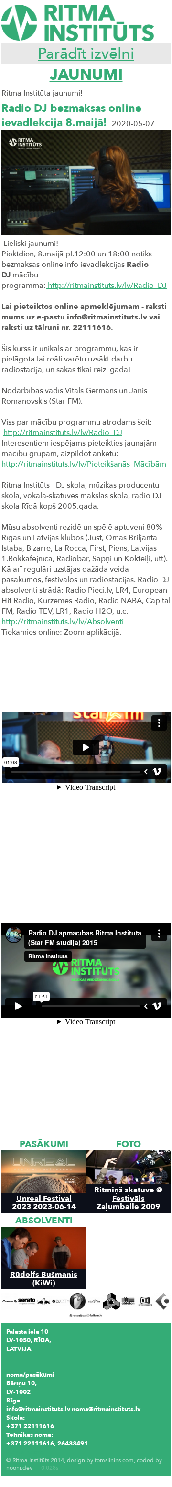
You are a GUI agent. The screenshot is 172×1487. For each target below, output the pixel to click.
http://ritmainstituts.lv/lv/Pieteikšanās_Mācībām (83, 464)
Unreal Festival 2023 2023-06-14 (44, 1202)
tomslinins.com (114, 1460)
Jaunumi (86, 74)
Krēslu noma (24, 1452)
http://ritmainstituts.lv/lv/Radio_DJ (106, 285)
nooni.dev (19, 1468)
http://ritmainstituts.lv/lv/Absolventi (62, 621)
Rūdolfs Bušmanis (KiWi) (43, 1278)
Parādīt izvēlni (86, 53)
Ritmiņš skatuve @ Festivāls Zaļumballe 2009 (128, 1198)
